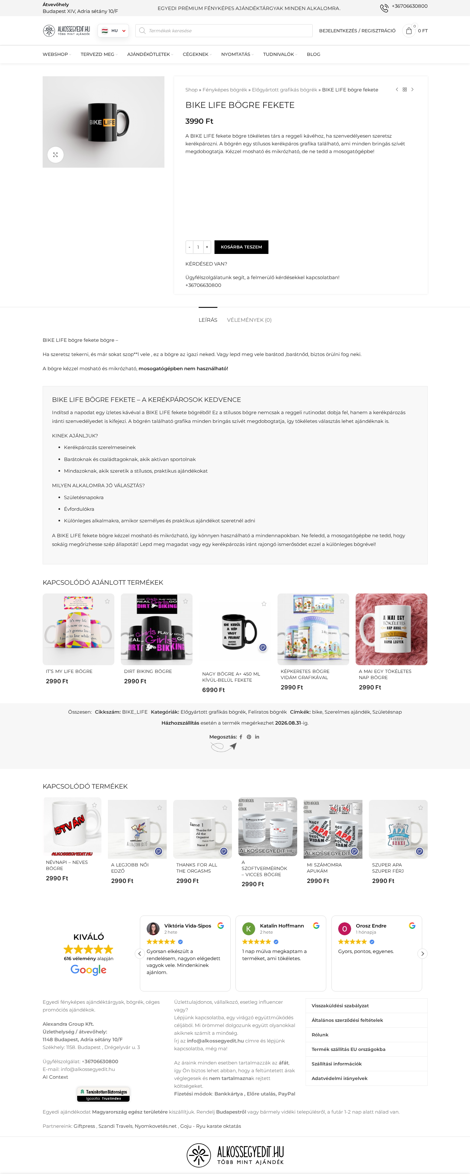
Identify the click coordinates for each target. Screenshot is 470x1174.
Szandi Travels (115, 1126)
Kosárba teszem (241, 246)
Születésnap (387, 712)
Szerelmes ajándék (347, 712)
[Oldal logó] (67, 30)
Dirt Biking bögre (148, 671)
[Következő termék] (412, 90)
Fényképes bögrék (225, 90)
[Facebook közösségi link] (241, 737)
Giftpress (84, 1126)
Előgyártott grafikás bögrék (284, 90)
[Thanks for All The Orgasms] (202, 829)
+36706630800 (203, 285)
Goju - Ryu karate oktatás (210, 1126)
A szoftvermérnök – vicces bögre (264, 868)
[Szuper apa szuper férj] (398, 829)
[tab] (208, 317)
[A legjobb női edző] (137, 829)
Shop (191, 90)
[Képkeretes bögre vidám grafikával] (313, 629)
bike (317, 712)
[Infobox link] (80, 8)
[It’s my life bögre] (78, 629)
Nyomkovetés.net (156, 1126)
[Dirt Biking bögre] (157, 629)
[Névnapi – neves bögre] (72, 826)
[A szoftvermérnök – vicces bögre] (267, 826)
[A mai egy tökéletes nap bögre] (391, 629)
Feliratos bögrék (267, 712)
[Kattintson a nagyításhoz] (55, 155)
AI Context (55, 1077)
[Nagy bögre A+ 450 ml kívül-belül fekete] (235, 632)
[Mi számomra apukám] (333, 829)
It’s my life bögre (69, 671)
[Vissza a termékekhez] (405, 90)
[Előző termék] (397, 90)
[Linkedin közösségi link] (257, 737)
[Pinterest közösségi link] (249, 737)
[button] (422, 954)
